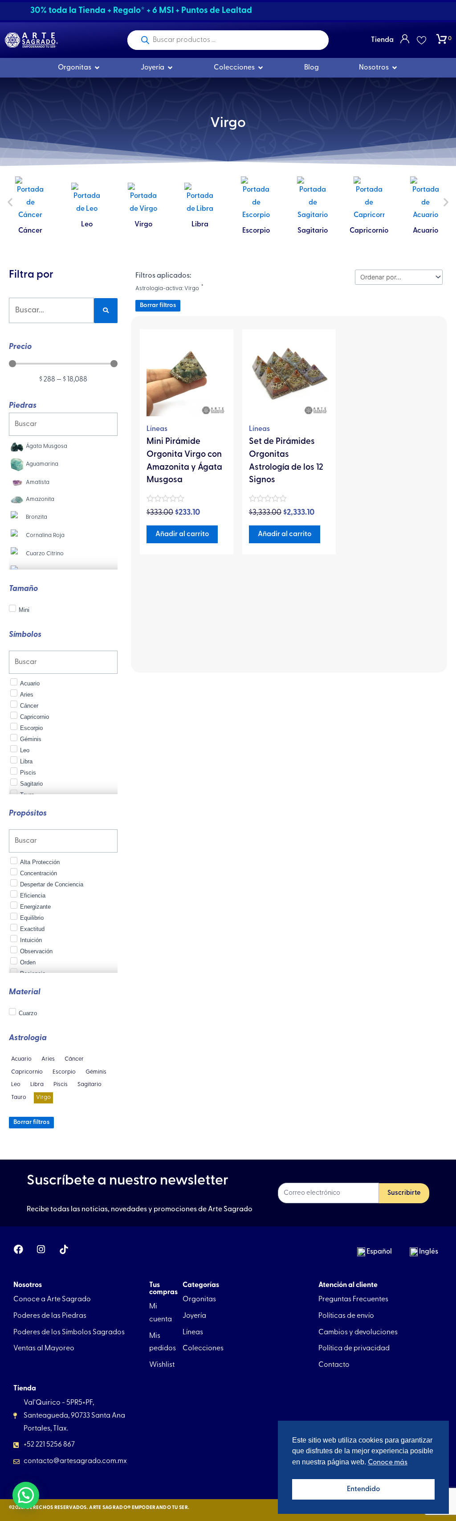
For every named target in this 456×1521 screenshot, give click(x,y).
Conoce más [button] (387, 1462)
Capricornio (312, 230)
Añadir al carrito (182, 534)
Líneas (157, 429)
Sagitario (256, 230)
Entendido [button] (363, 1489)
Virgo (87, 224)
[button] (10, 201)
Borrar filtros (31, 1122)
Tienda (382, 40)
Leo (30, 224)
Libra (143, 224)
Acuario (369, 230)
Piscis (426, 224)
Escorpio (200, 230)
